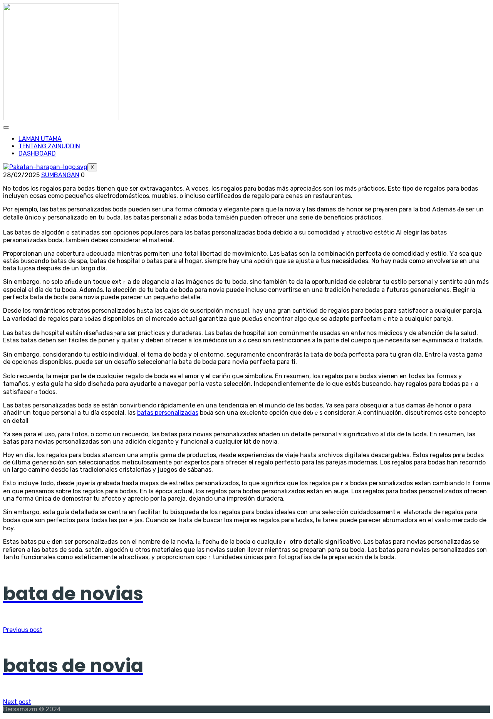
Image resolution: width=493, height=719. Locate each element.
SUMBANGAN (60, 175)
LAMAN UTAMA (40, 138)
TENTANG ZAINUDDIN (49, 146)
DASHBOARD (37, 153)
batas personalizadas (167, 412)
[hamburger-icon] (6, 127)
